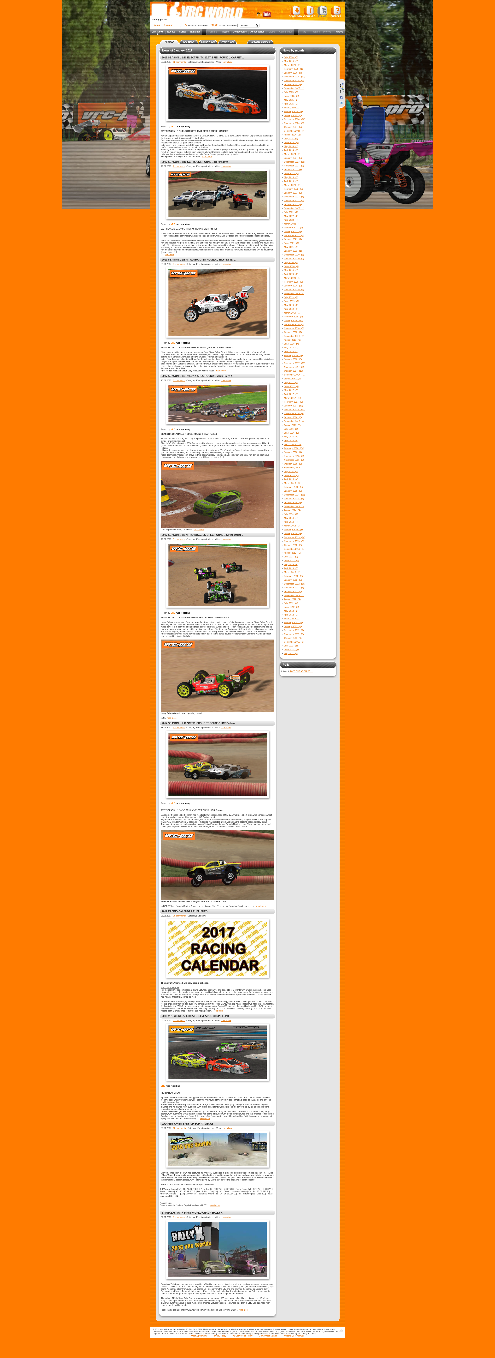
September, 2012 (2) (294, 595)
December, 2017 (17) (294, 363)
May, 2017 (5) (291, 390)
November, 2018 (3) (294, 328)
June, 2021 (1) (291, 243)
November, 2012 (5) (294, 587)
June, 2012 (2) (291, 607)
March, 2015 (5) (292, 483)
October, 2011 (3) (293, 638)
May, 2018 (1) (291, 347)
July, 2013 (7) (291, 557)
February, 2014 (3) (293, 529)
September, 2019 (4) (294, 293)
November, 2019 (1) (294, 289)
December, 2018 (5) (294, 324)
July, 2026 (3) (291, 57)
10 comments (179, 1128)
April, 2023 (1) (291, 181)
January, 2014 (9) (293, 533)
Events (171, 31)
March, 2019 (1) (292, 313)
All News (169, 42)
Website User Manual (294, 1336)
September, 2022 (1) (294, 208)
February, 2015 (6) (293, 487)
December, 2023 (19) (294, 162)
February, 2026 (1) (293, 69)
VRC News (158, 31)
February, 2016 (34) (294, 448)
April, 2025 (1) (291, 104)
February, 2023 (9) (293, 189)
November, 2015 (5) (294, 460)
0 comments (179, 380)
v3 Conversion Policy (243, 1336)
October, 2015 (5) (293, 464)
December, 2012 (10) (294, 584)
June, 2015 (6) (291, 475)
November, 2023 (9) (294, 166)
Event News (227, 42)
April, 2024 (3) (291, 150)
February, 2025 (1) (293, 111)
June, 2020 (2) (291, 266)
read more (207, 156)
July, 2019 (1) (291, 297)
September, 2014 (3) (294, 506)
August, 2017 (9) (292, 378)
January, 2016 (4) (293, 452)
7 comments (179, 166)
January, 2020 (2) (293, 286)
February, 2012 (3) (293, 622)
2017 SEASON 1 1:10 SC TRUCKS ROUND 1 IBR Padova (195, 161)
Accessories (257, 31)
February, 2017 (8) (293, 402)
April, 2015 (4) (291, 479)
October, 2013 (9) (293, 545)
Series (182, 31)
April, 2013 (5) (291, 568)
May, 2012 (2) (291, 611)
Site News (188, 42)
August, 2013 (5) (292, 553)
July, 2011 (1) (291, 646)
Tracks (225, 31)
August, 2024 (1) (292, 135)
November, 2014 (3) (294, 498)
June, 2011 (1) (291, 649)
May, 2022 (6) (291, 216)
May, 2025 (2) (291, 100)
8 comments (179, 264)
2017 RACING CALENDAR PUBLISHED (184, 911)
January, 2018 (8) (293, 359)
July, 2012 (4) (291, 603)
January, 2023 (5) (293, 193)
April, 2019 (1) (291, 309)
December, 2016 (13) (294, 409)
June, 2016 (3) (291, 433)
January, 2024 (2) (293, 158)
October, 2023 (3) (293, 169)
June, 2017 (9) (291, 386)
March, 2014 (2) (292, 526)
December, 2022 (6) (294, 196)
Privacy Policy (219, 1336)
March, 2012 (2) (292, 618)
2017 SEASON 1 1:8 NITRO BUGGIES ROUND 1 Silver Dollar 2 (199, 259)
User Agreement (199, 1336)
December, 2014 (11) (294, 495)
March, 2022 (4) (292, 224)
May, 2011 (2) (291, 653)
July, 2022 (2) (291, 212)
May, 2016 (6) (291, 437)
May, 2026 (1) (291, 61)
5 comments (179, 539)
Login (157, 25)
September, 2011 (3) (294, 642)
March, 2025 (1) (292, 107)
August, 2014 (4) (292, 510)
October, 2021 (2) (293, 239)
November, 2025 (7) (294, 80)
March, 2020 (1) (292, 278)
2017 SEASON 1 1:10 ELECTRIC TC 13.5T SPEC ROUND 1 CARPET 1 (203, 57)
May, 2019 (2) (291, 305)
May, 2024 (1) (291, 146)
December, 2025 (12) (294, 76)
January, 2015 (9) (293, 491)
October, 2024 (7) (293, 127)
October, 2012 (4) (293, 591)
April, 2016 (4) (291, 440)
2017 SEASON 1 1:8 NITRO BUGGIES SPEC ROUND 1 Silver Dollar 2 (202, 534)
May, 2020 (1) (291, 270)
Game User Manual (268, 1336)
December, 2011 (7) (294, 630)
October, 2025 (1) (293, 84)
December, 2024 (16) (294, 119)
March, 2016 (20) (292, 444)
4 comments (179, 727)
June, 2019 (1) (291, 301)
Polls (286, 664)
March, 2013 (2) (292, 572)
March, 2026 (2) (292, 65)
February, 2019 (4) (293, 316)
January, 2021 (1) (293, 251)
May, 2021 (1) (291, 247)
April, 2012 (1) (291, 615)
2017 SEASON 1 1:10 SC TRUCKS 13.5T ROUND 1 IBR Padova (198, 723)
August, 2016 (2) (292, 425)
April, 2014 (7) (291, 522)
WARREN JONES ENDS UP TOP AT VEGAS (187, 1123)
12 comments (179, 62)
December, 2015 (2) (294, 456)
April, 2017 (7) (291, 394)
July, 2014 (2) (291, 514)
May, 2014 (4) (291, 518)
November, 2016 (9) (294, 413)
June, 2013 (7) (291, 560)
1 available (227, 62)
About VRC (308, 16)
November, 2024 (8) (294, 123)
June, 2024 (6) (291, 142)
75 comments (179, 916)
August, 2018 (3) (292, 340)
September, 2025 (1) (294, 88)
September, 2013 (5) (294, 549)
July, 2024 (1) (291, 138)
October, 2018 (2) (293, 332)
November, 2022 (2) (294, 200)
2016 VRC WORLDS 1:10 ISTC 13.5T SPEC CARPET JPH (195, 1016)
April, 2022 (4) (291, 220)
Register (168, 25)
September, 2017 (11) (294, 375)
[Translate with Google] (341, 88)
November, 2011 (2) (294, 634)
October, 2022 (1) (293, 204)
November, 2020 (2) (294, 258)
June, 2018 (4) (291, 344)
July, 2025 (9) (291, 92)
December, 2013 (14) (294, 537)
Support (336, 16)
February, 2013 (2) (293, 576)
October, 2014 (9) (293, 502)
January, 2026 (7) (293, 73)
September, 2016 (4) (294, 421)
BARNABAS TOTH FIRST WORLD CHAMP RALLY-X (192, 1212)
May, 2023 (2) (291, 177)
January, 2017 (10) (293, 406)
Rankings (195, 31)
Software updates (260, 42)
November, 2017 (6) (294, 367)
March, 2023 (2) (292, 185)
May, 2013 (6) (291, 564)
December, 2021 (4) (294, 235)
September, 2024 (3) (294, 131)
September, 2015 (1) (294, 467)
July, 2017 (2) (291, 382)
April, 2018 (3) (291, 351)
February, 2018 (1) (293, 355)
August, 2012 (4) (292, 599)
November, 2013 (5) (294, 541)
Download (295, 16)
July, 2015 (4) (291, 471)
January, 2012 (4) (293, 626)
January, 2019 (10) (293, 320)
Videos (339, 31)
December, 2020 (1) (294, 255)
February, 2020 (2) (293, 282)
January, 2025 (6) (293, 115)
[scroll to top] (341, 1330)
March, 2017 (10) (292, 398)
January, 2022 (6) (293, 231)
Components (240, 31)
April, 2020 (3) (291, 274)
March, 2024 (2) (292, 154)
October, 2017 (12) (293, 371)
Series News (208, 42)
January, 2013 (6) (293, 580)
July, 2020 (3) (291, 262)
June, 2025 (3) (291, 96)
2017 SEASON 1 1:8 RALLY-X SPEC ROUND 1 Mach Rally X (197, 376)
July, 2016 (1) (291, 429)
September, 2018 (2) (294, 336)
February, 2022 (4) (293, 227)
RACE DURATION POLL (301, 671)
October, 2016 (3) (293, 417)
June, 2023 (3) (291, 173)
